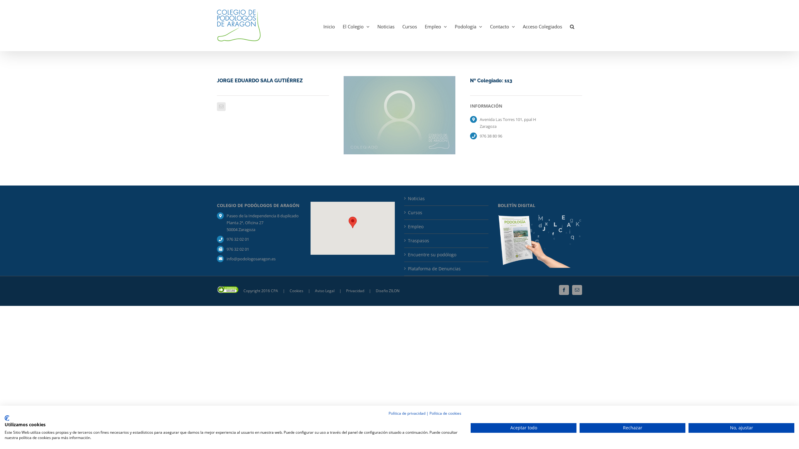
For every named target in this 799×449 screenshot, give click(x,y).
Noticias (416, 198)
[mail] (221, 106)
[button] (572, 25)
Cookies (297, 290)
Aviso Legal (325, 290)
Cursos (415, 212)
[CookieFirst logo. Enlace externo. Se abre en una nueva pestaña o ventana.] (7, 418)
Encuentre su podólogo (432, 255)
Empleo (416, 226)
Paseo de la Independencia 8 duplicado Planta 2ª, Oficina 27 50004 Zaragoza (263, 222)
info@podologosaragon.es (251, 259)
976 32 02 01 (238, 239)
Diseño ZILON (388, 290)
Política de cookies (445, 413)
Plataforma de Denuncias (434, 269)
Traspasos (418, 241)
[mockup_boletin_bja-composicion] (540, 217)
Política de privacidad (407, 413)
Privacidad (355, 290)
